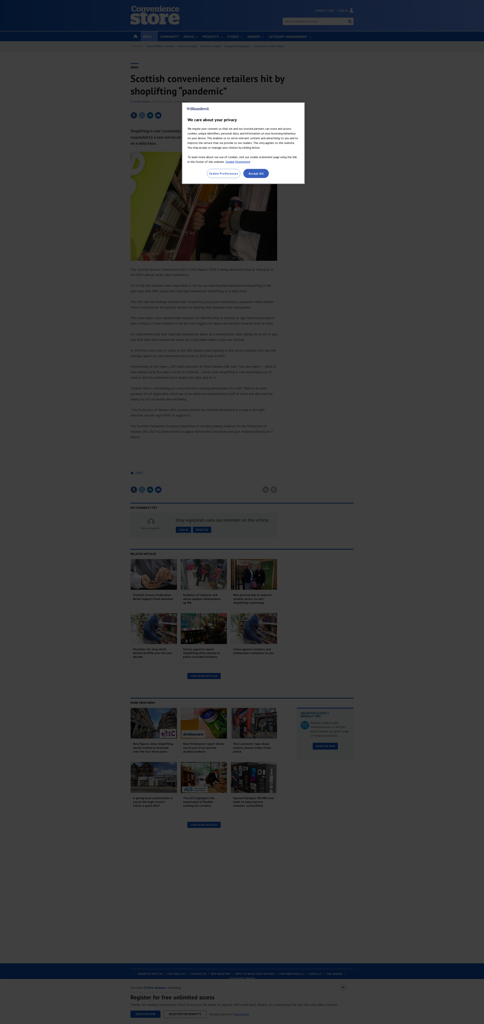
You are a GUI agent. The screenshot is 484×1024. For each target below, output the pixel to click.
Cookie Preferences (223, 173)
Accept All (256, 173)
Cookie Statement (238, 162)
